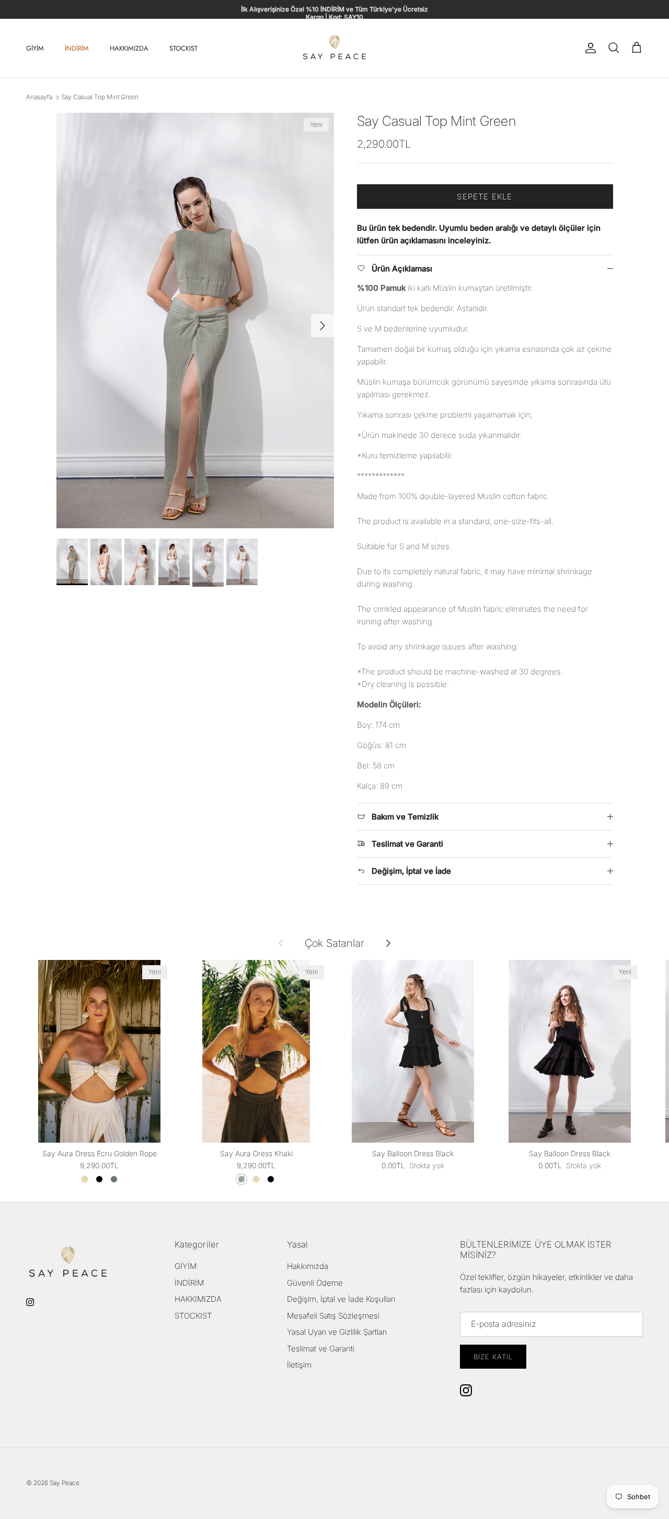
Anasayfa (39, 97)
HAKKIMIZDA (129, 48)
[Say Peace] (334, 48)
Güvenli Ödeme (315, 1283)
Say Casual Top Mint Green (100, 97)
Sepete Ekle (484, 196)
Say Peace (64, 1483)
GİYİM (35, 48)
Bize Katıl (493, 1356)
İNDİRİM (77, 48)
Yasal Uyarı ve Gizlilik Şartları (337, 1332)
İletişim (299, 1365)
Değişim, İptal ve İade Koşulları (341, 1299)
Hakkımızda (307, 1266)
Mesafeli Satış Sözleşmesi (333, 1316)
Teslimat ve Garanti (320, 1349)
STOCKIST (183, 48)
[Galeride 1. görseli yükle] (195, 320)
